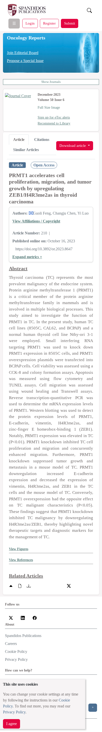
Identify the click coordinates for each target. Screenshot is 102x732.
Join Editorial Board (22, 53)
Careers (11, 643)
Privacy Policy (14, 712)
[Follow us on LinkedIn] (23, 617)
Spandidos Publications (23, 636)
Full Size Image (49, 107)
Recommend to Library (54, 123)
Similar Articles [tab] (26, 150)
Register (49, 23)
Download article (73, 145)
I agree (11, 724)
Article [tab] (19, 139)
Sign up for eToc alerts (54, 117)
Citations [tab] (41, 139)
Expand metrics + (27, 257)
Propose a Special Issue (25, 61)
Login (30, 23)
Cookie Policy (16, 651)
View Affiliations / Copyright (36, 221)
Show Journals (51, 82)
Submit (69, 23)
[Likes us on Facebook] (35, 617)
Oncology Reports (26, 37)
